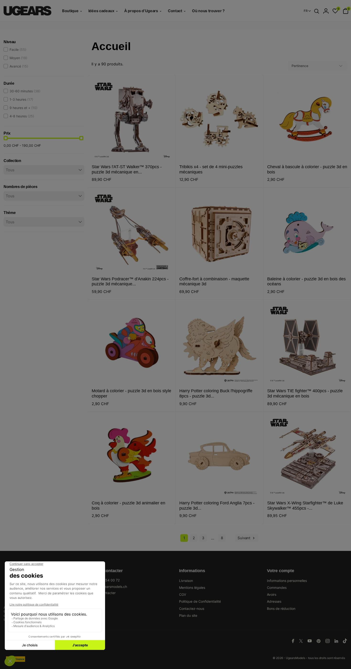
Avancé (19, 66)
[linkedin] (336, 641)
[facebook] (293, 641)
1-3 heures (21, 99)
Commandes (277, 587)
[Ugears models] (29, 10)
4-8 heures (22, 116)
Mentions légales (192, 587)
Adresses (274, 601)
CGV (182, 594)
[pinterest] (318, 641)
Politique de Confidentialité (200, 601)
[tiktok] (345, 640)
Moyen (18, 58)
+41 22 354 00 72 (105, 580)
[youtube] (309, 640)
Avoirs (271, 594)
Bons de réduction (281, 608)
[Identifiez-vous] (326, 11)
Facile (18, 49)
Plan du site (188, 615)
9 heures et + (23, 108)
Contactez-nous (191, 608)
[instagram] (327, 641)
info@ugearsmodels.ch (109, 587)
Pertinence (300, 66)
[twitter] (301, 641)
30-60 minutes (25, 91)
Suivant (247, 538)
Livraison (186, 581)
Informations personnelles (287, 581)
